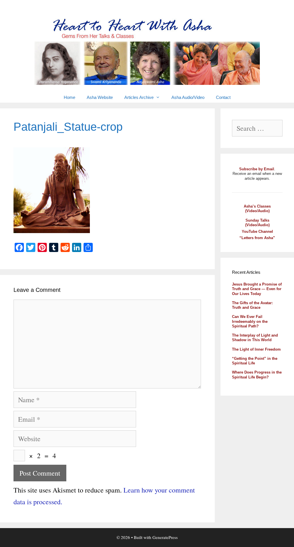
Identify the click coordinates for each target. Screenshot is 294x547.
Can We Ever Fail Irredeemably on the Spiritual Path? (250, 321)
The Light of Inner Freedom (256, 349)
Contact (223, 97)
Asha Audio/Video (187, 97)
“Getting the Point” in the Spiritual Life (254, 360)
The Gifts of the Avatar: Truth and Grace (252, 305)
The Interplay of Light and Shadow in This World (255, 337)
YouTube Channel (257, 231)
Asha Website (100, 97)
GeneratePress (165, 537)
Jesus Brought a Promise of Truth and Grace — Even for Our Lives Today (257, 289)
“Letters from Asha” (257, 238)
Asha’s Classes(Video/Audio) (257, 208)
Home (69, 97)
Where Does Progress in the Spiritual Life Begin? (257, 374)
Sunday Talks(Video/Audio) (257, 222)
